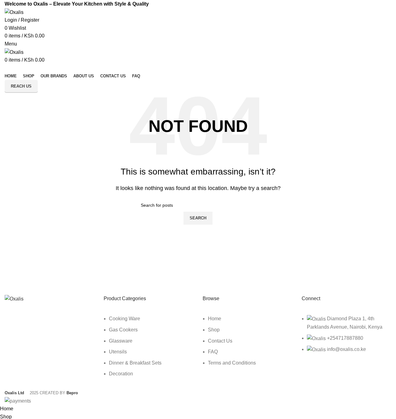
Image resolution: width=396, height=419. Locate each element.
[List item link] (148, 349)
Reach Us (21, 86)
